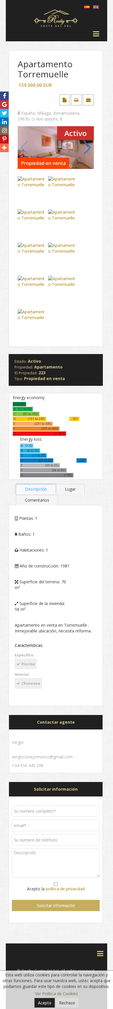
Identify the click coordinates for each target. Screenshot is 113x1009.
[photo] (56, 147)
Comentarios (37, 500)
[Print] (77, 100)
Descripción (36, 489)
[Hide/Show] (5, 87)
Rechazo (67, 1003)
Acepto (44, 1003)
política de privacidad (65, 888)
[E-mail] (88, 100)
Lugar (70, 489)
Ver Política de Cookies (56, 993)
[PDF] (65, 100)
